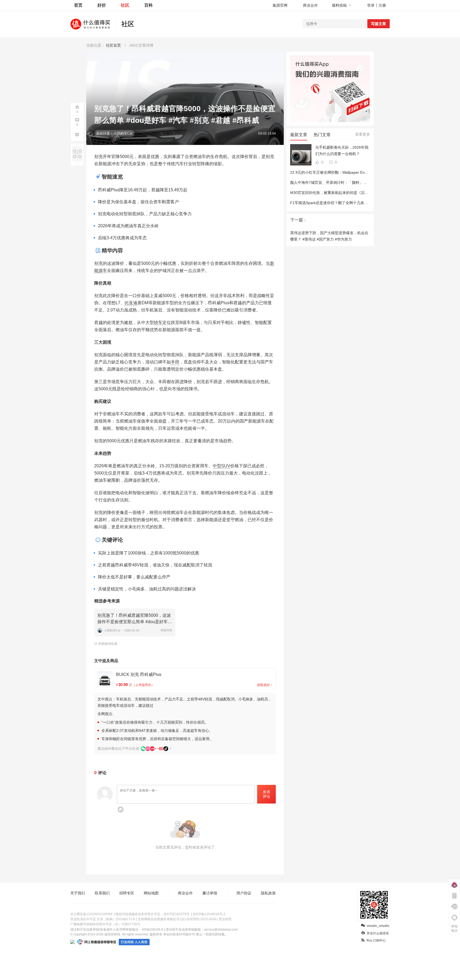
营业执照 (225, 919)
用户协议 (243, 893)
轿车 (158, 322)
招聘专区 (126, 893)
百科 (148, 5)
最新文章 (298, 134)
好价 (101, 5)
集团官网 (280, 5)
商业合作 (310, 5)
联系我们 (102, 893)
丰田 (175, 362)
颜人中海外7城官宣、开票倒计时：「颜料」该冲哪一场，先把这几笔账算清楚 (354, 182)
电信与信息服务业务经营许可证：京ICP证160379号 (153, 914)
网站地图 (151, 893)
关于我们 (77, 893)
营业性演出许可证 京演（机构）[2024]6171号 (102, 919)
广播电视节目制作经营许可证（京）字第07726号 (105, 924)
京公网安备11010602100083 (91, 914)
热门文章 (322, 134)
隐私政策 (268, 893)
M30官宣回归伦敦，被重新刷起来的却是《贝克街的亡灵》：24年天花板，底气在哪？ (361, 192)
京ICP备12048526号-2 (209, 914)
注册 (382, 5)
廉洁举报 (209, 893)
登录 (371, 5)
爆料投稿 (339, 5)
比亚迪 (131, 303)
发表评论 (266, 794)
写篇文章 (378, 24)
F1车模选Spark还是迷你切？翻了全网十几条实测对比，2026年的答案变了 (352, 203)
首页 (78, 5)
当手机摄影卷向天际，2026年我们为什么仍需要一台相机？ (341, 150)
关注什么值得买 (378, 933)
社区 (125, 5)
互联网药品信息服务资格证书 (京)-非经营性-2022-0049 (177, 919)
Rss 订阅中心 (376, 940)
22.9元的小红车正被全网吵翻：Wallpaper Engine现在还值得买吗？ (346, 172)
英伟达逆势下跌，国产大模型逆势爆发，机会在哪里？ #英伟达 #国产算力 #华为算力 (329, 236)
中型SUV (221, 466)
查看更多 (362, 134)
